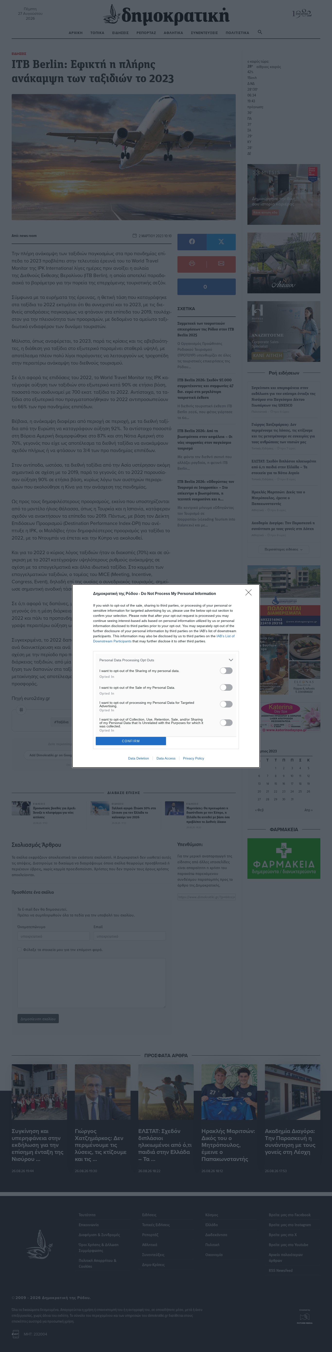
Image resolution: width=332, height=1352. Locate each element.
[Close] (250, 594)
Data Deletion (138, 758)
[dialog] (166, 676)
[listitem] (166, 660)
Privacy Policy (193, 758)
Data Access (166, 758)
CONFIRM (131, 741)
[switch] (226, 670)
